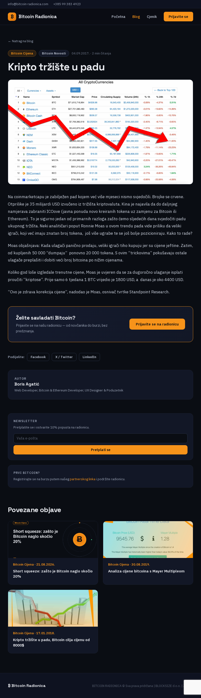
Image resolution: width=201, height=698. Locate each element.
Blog (136, 16)
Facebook (38, 357)
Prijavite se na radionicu (157, 324)
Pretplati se (100, 450)
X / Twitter (64, 357)
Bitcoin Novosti (54, 53)
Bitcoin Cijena (22, 53)
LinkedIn (89, 357)
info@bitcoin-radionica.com (28, 4)
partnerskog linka (82, 479)
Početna (119, 16)
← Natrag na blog (20, 41)
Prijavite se (178, 16)
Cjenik (152, 16)
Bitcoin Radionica (34, 16)
